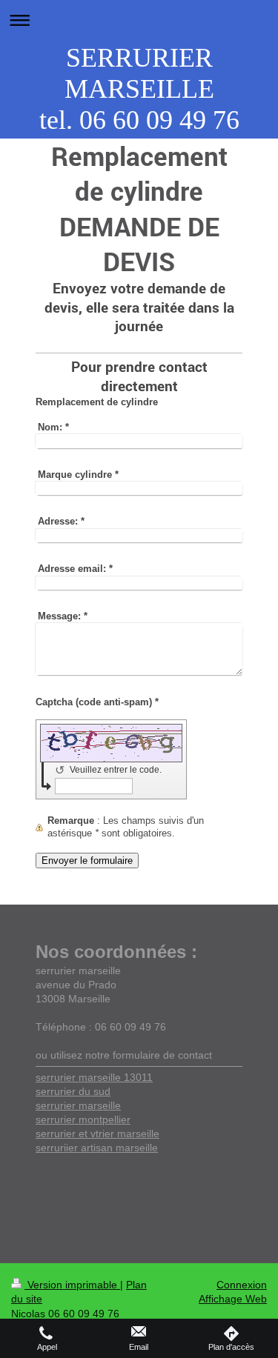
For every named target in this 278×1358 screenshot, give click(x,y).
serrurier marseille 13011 (94, 1077)
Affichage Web (233, 1299)
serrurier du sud (73, 1091)
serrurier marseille (78, 1105)
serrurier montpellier (83, 1119)
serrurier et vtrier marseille (97, 1133)
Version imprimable (72, 1285)
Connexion (241, 1285)
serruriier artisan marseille (97, 1148)
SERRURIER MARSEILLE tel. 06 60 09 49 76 (139, 89)
